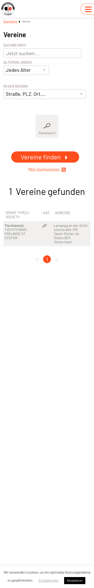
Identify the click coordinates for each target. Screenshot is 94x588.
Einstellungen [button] (48, 580)
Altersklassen (17, 62)
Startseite (10, 21)
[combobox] (26, 70)
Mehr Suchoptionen (44, 169)
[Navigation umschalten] (88, 9)
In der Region (15, 86)
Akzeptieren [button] (75, 580)
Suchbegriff (14, 45)
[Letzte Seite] (57, 259)
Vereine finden (41, 157)
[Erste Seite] (37, 259)
